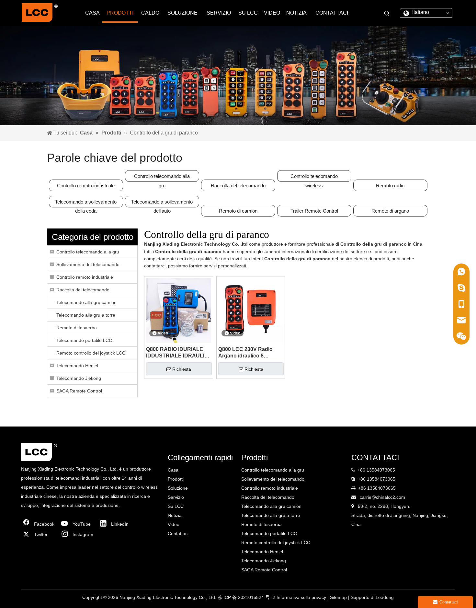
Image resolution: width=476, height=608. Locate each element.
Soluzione (178, 488)
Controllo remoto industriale (86, 185)
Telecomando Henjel (77, 365)
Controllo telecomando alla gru (162, 177)
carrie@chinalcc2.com (382, 497)
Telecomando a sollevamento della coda (86, 203)
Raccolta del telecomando (238, 185)
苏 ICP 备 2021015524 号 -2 (247, 597)
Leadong (385, 597)
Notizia (175, 515)
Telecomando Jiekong (78, 378)
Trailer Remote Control (314, 211)
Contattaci (178, 533)
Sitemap (339, 597)
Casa (173, 470)
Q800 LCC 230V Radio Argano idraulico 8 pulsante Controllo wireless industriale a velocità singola (245, 352)
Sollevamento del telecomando (87, 264)
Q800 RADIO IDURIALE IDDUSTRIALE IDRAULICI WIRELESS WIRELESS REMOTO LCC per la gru (178, 352)
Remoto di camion (238, 211)
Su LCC (176, 506)
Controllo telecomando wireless (314, 177)
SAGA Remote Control (79, 390)
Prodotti (176, 479)
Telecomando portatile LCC (84, 340)
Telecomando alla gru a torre (85, 315)
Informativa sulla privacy (302, 597)
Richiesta (181, 369)
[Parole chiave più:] (386, 13)
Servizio (176, 497)
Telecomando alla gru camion (86, 302)
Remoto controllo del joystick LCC (90, 353)
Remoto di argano (390, 211)
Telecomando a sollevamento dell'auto (162, 203)
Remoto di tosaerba (76, 327)
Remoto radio (390, 185)
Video (173, 524)
